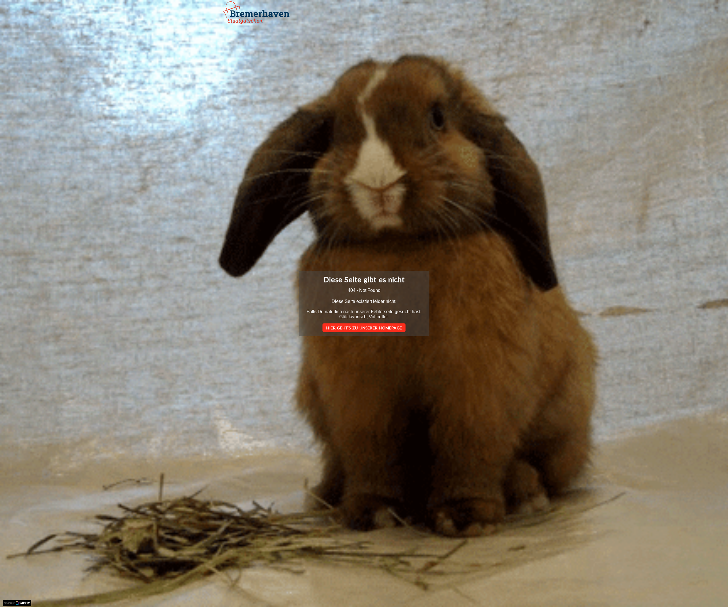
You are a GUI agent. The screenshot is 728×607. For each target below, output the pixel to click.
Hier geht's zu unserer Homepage (364, 327)
